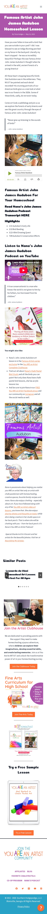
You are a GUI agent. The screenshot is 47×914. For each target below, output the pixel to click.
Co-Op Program (14, 880)
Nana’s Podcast (32, 880)
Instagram (29, 394)
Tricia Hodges (19, 34)
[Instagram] (29, 889)
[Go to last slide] (7, 575)
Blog (29, 871)
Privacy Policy (24, 906)
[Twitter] (23, 889)
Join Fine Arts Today (23, 714)
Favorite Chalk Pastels (23, 876)
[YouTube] (35, 889)
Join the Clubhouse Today (23, 666)
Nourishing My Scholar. (14, 540)
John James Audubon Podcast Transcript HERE (23, 210)
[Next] (40, 575)
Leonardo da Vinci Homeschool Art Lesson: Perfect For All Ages (21, 574)
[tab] (18, 586)
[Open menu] (41, 7)
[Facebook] (16, 889)
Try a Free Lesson (23, 832)
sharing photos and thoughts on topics (21, 513)
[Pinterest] (41, 889)
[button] (40, 907)
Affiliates (20, 871)
